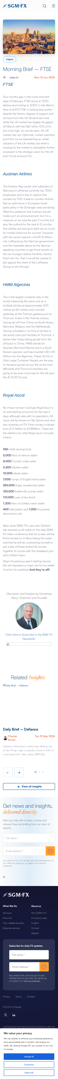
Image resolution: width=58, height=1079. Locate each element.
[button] (35, 772)
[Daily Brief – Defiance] (29, 702)
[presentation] (7, 772)
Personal (7, 917)
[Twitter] (5, 1015)
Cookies (31, 996)
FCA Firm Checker (12, 1006)
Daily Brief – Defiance (20, 729)
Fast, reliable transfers (13, 922)
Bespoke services (11, 928)
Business (7, 912)
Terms (18, 996)
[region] (29, 1053)
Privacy (6, 996)
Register (35, 933)
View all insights (31, 786)
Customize (29, 1064)
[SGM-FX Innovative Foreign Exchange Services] (15, 5)
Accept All (29, 1056)
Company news (39, 917)
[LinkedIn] (13, 1015)
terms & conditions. (32, 981)
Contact (35, 928)
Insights (9, 59)
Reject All (29, 1072)
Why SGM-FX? (38, 912)
